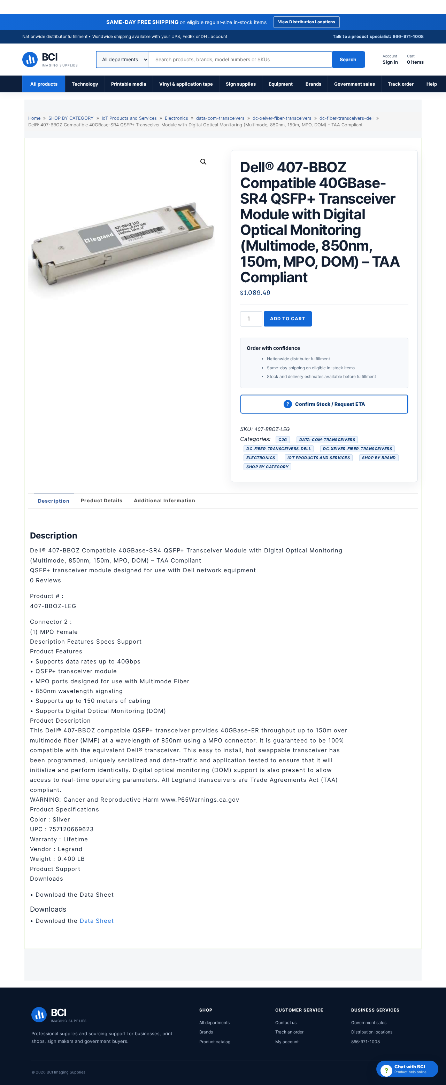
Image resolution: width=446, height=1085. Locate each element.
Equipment (281, 84)
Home (34, 118)
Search (348, 59)
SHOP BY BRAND (379, 457)
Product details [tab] (102, 500)
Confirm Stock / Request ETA (330, 404)
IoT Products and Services (129, 118)
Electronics (176, 118)
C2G (282, 439)
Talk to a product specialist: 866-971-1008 (378, 36)
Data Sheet (97, 920)
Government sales (354, 84)
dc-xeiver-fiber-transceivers (282, 118)
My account (287, 1041)
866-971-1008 (365, 1041)
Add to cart (288, 318)
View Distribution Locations (307, 21)
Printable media (128, 84)
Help (431, 84)
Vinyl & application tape (186, 84)
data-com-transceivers (220, 118)
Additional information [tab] (164, 500)
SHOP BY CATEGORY (71, 118)
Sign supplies (241, 84)
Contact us (286, 1022)
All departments (214, 1022)
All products (43, 84)
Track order (401, 84)
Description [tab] (54, 501)
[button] (203, 162)
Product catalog (214, 1041)
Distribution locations (371, 1032)
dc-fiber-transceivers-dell (347, 118)
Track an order (289, 1032)
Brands (313, 84)
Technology (85, 84)
